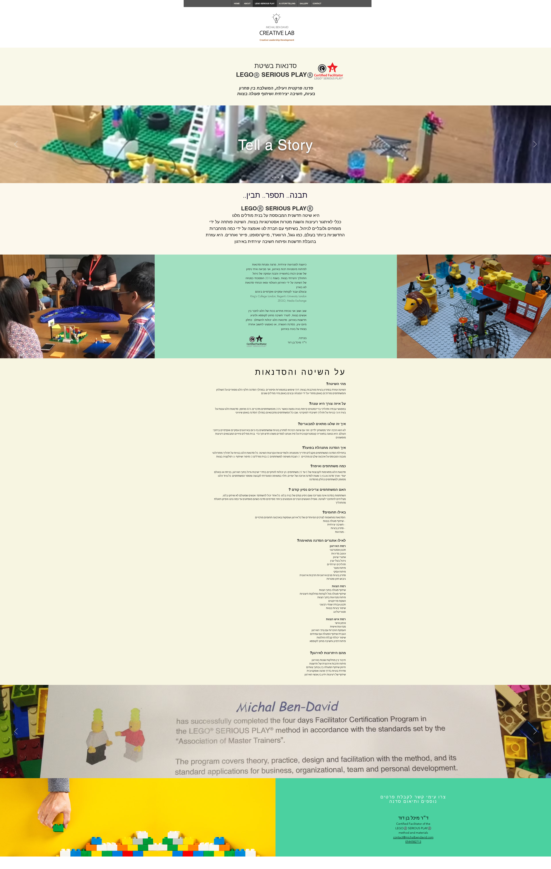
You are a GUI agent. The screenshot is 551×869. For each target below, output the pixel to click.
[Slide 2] (275, 177)
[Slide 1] (273, 177)
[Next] (535, 144)
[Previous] (16, 144)
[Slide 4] (278, 772)
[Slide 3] (278, 177)
